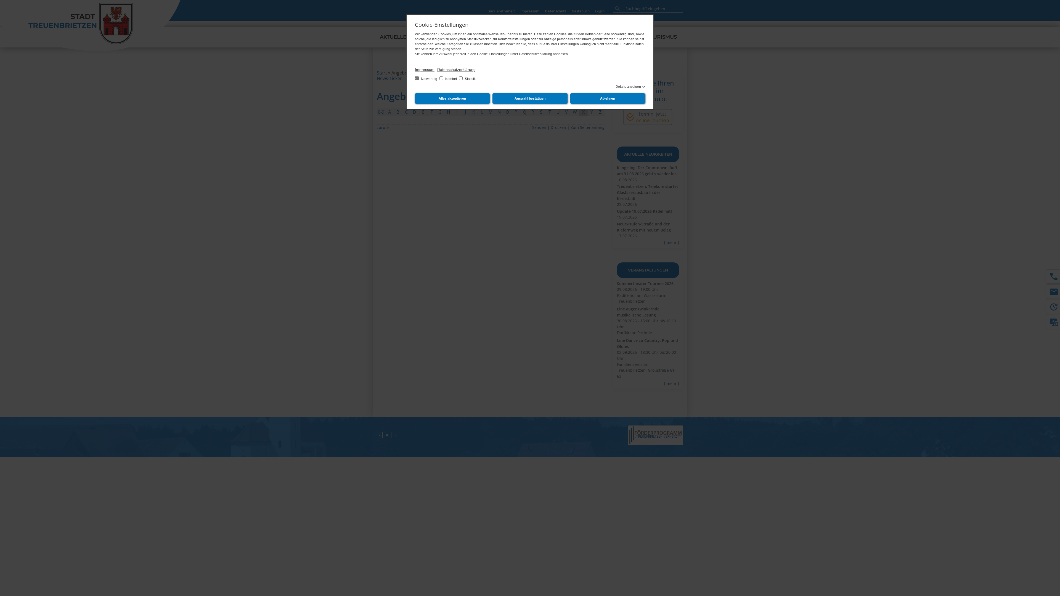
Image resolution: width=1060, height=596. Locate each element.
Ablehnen (607, 98)
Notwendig (429, 79)
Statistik (470, 79)
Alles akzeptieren (452, 98)
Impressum (424, 69)
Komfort (451, 79)
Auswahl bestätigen (530, 98)
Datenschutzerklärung (456, 69)
